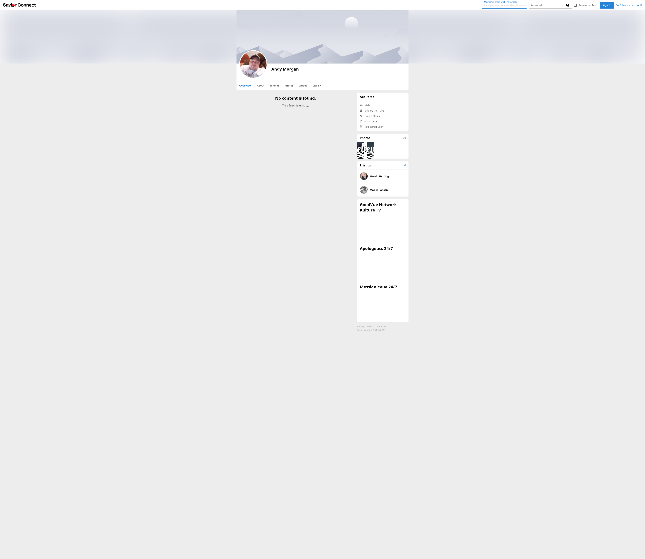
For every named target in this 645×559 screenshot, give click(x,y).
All (404, 137)
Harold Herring (379, 176)
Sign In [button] (607, 5)
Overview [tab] (245, 85)
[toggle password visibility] (567, 5)
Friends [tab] (274, 85)
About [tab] (261, 85)
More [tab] (315, 85)
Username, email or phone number (500, 2)
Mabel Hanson (379, 189)
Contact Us (381, 326)
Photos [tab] (289, 85)
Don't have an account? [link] (628, 5)
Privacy (360, 326)
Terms (370, 326)
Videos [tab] (303, 85)
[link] (19, 5)
